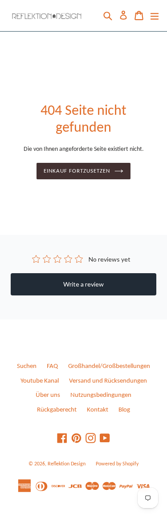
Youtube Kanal (39, 381)
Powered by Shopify (117, 464)
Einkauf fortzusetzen (77, 171)
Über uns (48, 395)
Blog (124, 410)
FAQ (52, 366)
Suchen (27, 366)
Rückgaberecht (57, 410)
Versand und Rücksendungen (108, 381)
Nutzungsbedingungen (100, 395)
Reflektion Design (67, 464)
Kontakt (97, 410)
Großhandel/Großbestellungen (109, 366)
